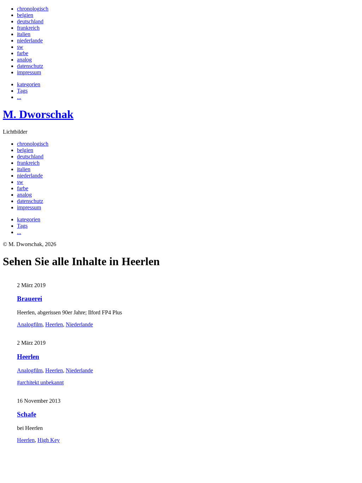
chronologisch (32, 9)
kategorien (28, 84)
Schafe (26, 414)
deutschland (30, 21)
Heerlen (54, 324)
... (19, 97)
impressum (29, 72)
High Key (48, 440)
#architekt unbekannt (40, 382)
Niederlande (79, 324)
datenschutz (30, 66)
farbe (22, 53)
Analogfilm (29, 324)
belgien (25, 15)
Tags (22, 91)
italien (23, 34)
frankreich (28, 28)
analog (24, 60)
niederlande (30, 40)
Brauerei (29, 298)
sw (20, 47)
